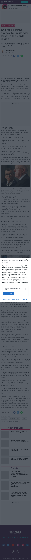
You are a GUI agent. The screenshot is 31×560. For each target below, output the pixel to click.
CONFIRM (9, 293)
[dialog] (15, 280)
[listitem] (15, 289)
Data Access (15, 299)
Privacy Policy (24, 299)
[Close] (27, 260)
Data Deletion (6, 299)
